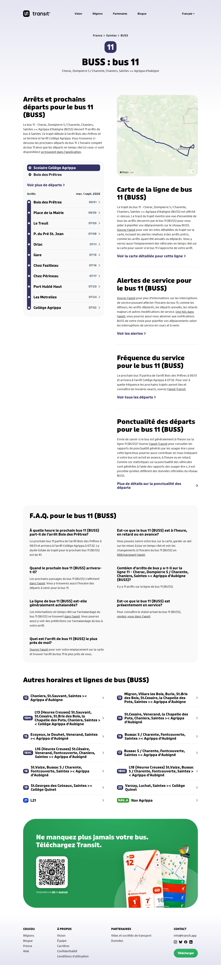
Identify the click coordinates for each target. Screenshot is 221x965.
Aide (26, 951)
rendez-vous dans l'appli (133, 616)
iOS (53, 892)
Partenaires (120, 13)
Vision (78, 13)
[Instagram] (175, 942)
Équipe (61, 940)
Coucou (29, 929)
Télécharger (186, 953)
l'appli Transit (176, 389)
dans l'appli (37, 583)
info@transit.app (185, 935)
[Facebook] (185, 942)
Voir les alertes (130, 333)
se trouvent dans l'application (61, 152)
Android (63, 892)
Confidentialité (67, 951)
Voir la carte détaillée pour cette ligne (150, 256)
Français (187, 13)
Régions (98, 13)
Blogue (142, 13)
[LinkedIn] (191, 942)
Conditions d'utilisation (73, 956)
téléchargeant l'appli (131, 554)
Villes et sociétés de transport (131, 935)
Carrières (63, 946)
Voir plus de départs (44, 185)
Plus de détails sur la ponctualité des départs (149, 485)
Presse (27, 946)
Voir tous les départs (135, 397)
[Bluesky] (180, 942)
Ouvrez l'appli (126, 230)
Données (117, 940)
